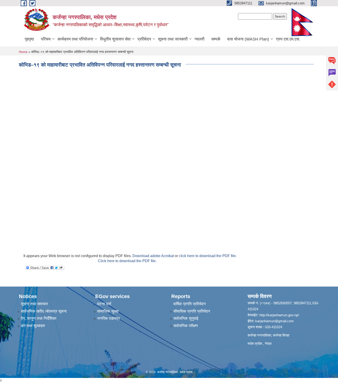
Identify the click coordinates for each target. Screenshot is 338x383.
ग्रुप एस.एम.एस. (288, 39)
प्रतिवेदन (144, 39)
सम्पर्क (215, 39)
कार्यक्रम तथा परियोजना (75, 39)
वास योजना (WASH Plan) (248, 39)
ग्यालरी (199, 39)
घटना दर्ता (104, 304)
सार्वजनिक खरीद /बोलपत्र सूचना (44, 311)
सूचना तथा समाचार (34, 304)
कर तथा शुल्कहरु (33, 326)
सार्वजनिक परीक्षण (185, 326)
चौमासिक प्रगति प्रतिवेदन (191, 311)
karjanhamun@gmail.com (274, 321)
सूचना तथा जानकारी (173, 39)
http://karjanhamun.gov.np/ (279, 315)
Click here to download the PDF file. (127, 261)
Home (23, 52)
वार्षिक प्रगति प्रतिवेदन (189, 304)
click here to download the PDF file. (208, 256)
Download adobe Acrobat (153, 256)
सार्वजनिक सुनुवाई (185, 318)
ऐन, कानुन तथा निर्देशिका (38, 318)
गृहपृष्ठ (29, 39)
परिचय (46, 39)
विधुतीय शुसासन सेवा (115, 39)
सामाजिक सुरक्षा (108, 311)
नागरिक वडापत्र (108, 318)
